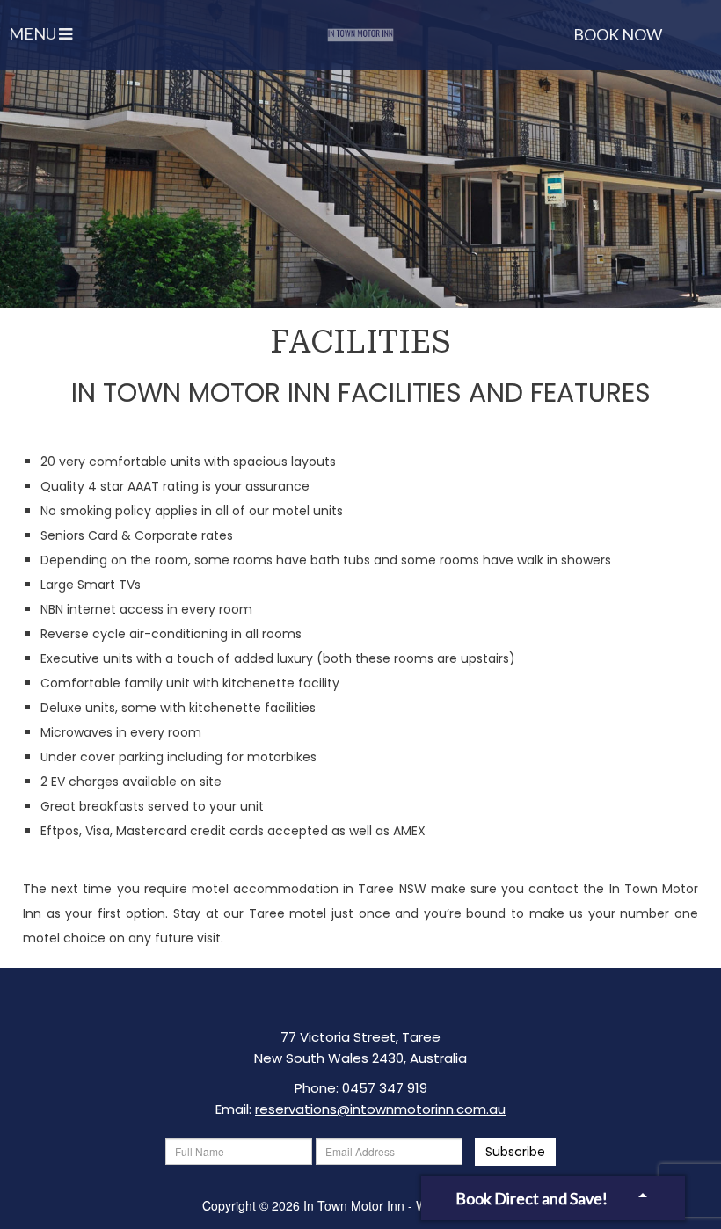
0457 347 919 (384, 1088)
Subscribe (515, 1151)
